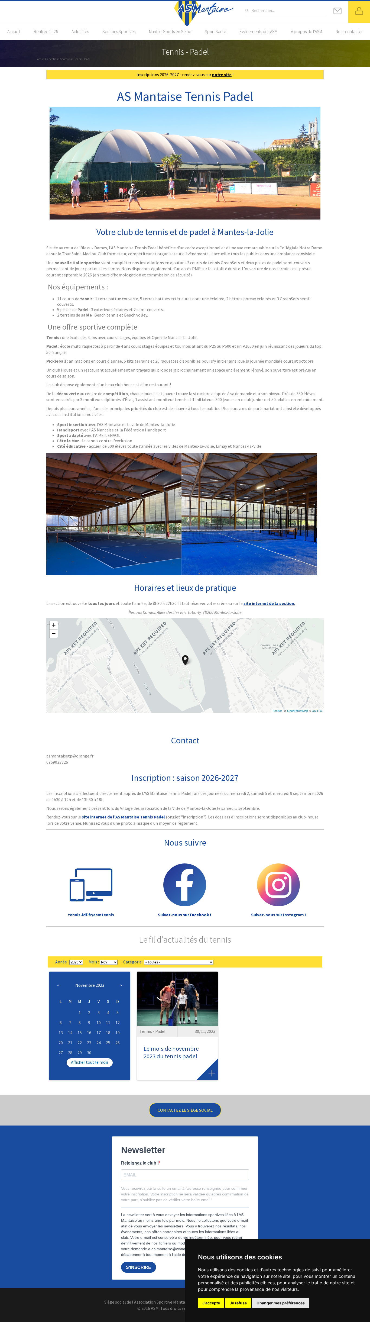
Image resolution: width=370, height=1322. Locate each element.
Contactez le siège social (185, 1110)
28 (70, 1052)
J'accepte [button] (211, 1303)
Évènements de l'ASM (258, 31)
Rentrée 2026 (46, 31)
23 (89, 1042)
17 (98, 1032)
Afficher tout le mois (90, 1062)
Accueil (13, 31)
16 (89, 1032)
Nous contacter (349, 31)
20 (61, 1042)
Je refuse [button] (238, 1303)
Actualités (80, 31)
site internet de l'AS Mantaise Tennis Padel (123, 817)
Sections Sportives (118, 31)
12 (117, 1022)
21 (70, 1042)
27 (61, 1052)
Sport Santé (215, 31)
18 (108, 1032)
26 (117, 1042)
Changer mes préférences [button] (281, 1303)
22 (79, 1042)
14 (70, 1032)
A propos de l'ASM (306, 31)
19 (117, 1032)
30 (89, 1052)
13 (61, 1032)
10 (98, 1022)
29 (79, 1052)
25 (108, 1042)
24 (98, 1042)
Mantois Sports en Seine (170, 31)
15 (79, 1032)
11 (108, 1022)
